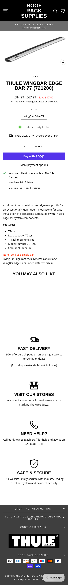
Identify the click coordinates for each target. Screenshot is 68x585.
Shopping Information (33, 508)
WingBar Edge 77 (34, 116)
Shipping (28, 101)
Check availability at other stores (24, 187)
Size (34, 109)
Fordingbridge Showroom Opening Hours (33, 518)
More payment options (34, 165)
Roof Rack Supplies (34, 11)
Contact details (33, 527)
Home (33, 76)
